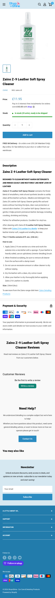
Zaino (5, 90)
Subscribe (27, 497)
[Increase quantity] (29, 125)
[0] (50, 4)
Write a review (27, 386)
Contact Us (27, 439)
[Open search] (39, 4)
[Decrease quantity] (15, 125)
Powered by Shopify (10, 592)
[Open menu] (4, 4)
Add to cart (27, 135)
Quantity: (7, 125)
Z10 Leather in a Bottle (27, 229)
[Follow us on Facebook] (4, 557)
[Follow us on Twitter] (9, 557)
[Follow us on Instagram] (15, 557)
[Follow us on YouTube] (20, 557)
